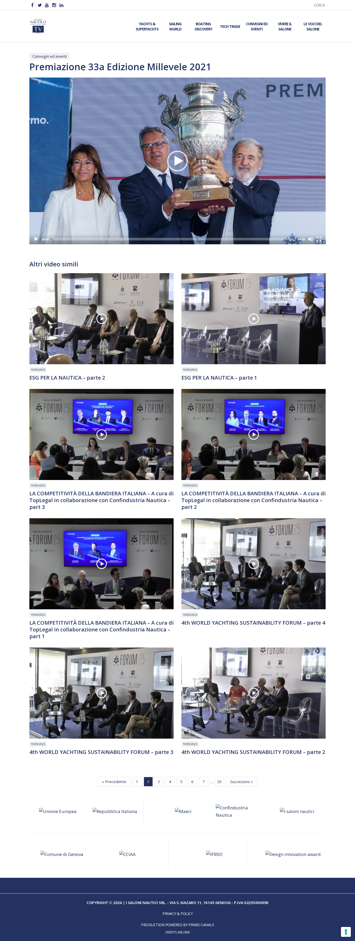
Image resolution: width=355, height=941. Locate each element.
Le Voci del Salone (313, 26)
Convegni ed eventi (49, 56)
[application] (177, 161)
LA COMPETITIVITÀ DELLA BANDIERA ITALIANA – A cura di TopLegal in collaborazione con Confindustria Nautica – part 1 (101, 629)
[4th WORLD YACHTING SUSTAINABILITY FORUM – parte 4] (253, 563)
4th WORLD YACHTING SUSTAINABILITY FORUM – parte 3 (101, 752)
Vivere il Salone (285, 26)
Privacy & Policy (177, 913)
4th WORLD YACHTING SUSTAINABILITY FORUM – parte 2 (253, 752)
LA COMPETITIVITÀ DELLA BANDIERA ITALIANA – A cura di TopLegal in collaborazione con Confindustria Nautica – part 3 (101, 500)
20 (219, 781)
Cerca (319, 5)
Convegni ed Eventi (257, 26)
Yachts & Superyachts (147, 26)
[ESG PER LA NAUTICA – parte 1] (253, 318)
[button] (177, 161)
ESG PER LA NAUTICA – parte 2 (67, 377)
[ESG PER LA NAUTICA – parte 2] (101, 318)
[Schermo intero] (318, 239)
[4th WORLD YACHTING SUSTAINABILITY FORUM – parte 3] (101, 693)
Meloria (184, 932)
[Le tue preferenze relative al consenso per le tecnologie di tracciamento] (346, 932)
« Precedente (114, 781)
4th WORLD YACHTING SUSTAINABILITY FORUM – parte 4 (253, 622)
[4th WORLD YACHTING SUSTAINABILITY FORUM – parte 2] (253, 693)
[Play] (36, 239)
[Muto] (310, 239)
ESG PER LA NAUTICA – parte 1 (219, 377)
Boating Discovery (203, 26)
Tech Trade (230, 26)
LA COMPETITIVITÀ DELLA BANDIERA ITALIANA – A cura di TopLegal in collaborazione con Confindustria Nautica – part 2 (253, 500)
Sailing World (175, 26)
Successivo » (241, 781)
